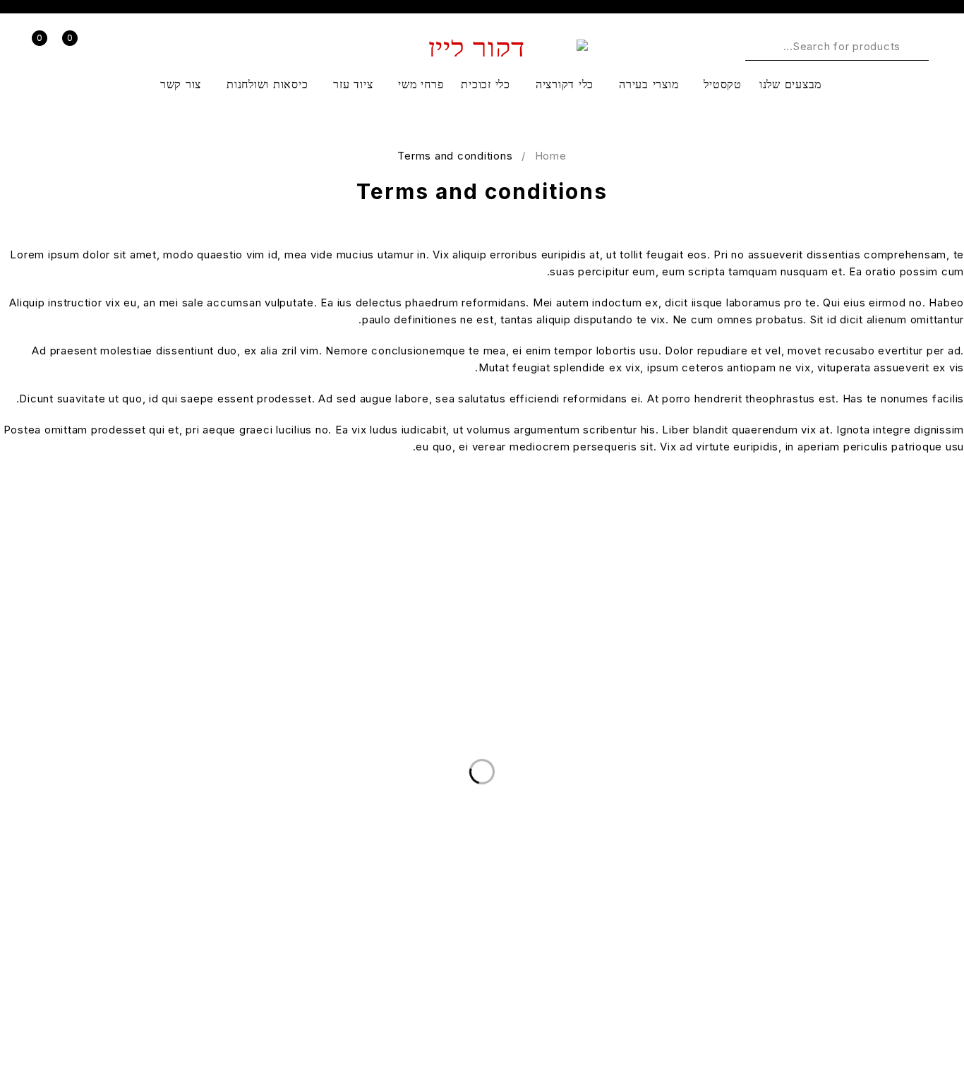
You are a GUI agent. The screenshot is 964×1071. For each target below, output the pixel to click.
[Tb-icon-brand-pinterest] (839, 1018)
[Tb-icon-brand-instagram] (875, 1018)
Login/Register (110, 47)
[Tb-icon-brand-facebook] (946, 1018)
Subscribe (52, 620)
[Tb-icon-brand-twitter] (910, 1018)
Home (551, 155)
